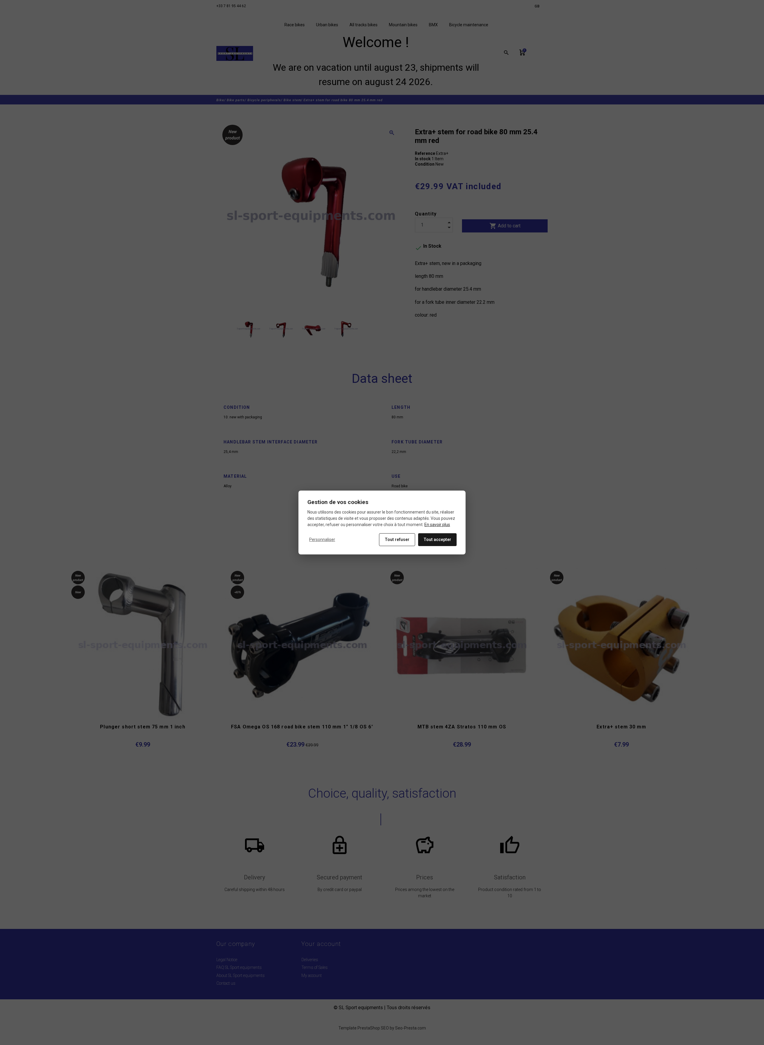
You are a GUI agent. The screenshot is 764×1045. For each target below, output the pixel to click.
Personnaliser (322, 539)
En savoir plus (437, 524)
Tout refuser (397, 539)
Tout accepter (437, 539)
